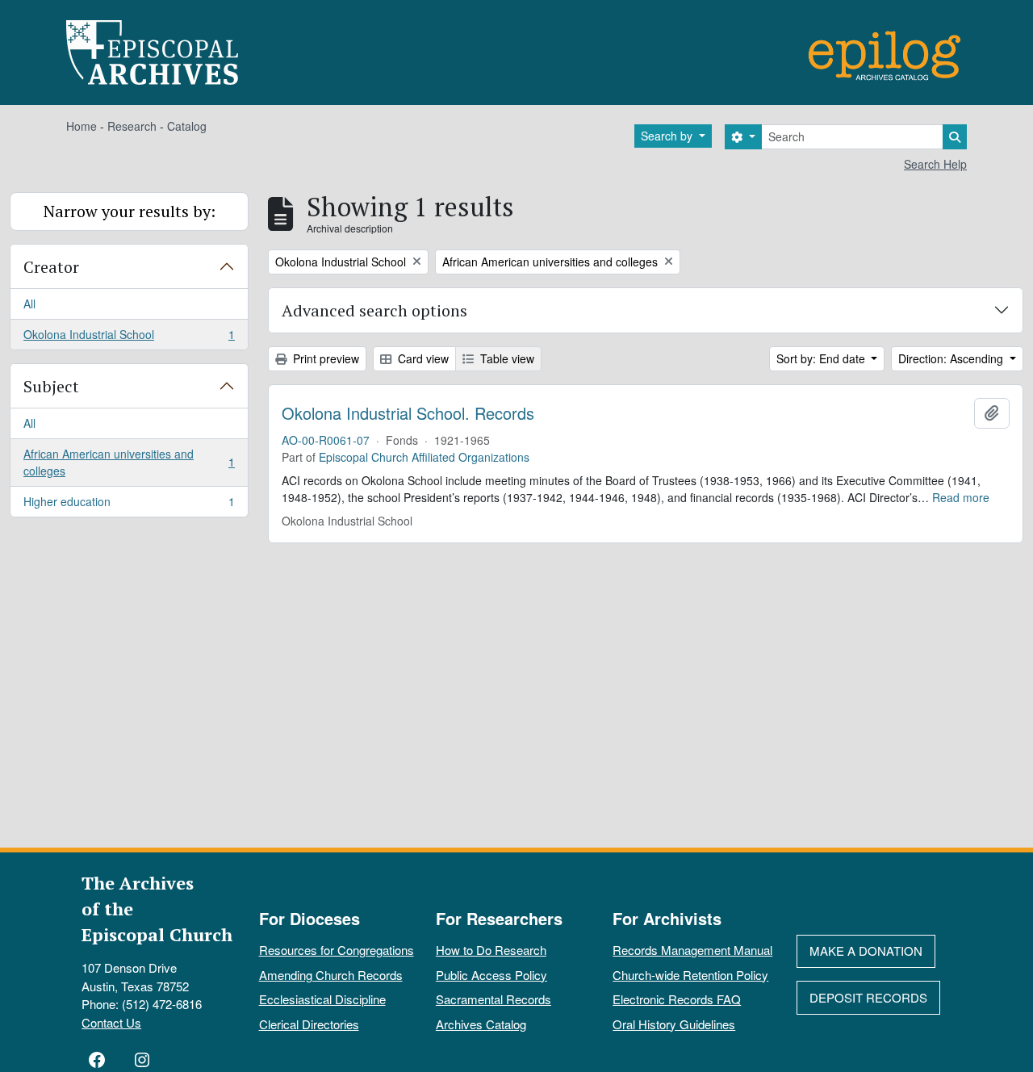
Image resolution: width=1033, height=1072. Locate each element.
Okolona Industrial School (129, 338)
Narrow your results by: (129, 211)
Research (132, 126)
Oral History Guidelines (674, 1023)
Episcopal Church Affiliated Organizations (424, 457)
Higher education (129, 505)
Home (81, 126)
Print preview (324, 358)
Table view (505, 358)
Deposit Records (868, 997)
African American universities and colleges (129, 462)
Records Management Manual (692, 949)
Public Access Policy (491, 974)
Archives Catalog (481, 1023)
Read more (960, 497)
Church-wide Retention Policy (690, 974)
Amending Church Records (331, 974)
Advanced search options (374, 310)
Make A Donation (865, 950)
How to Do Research (491, 949)
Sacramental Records (493, 998)
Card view (422, 358)
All (29, 303)
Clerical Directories (309, 1023)
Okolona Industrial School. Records (408, 413)
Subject (51, 386)
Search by (668, 136)
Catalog (187, 126)
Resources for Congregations (336, 949)
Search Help (935, 164)
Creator (51, 267)
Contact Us (111, 1022)
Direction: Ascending (952, 358)
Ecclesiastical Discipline (322, 998)
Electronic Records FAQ (677, 998)
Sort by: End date (822, 358)
